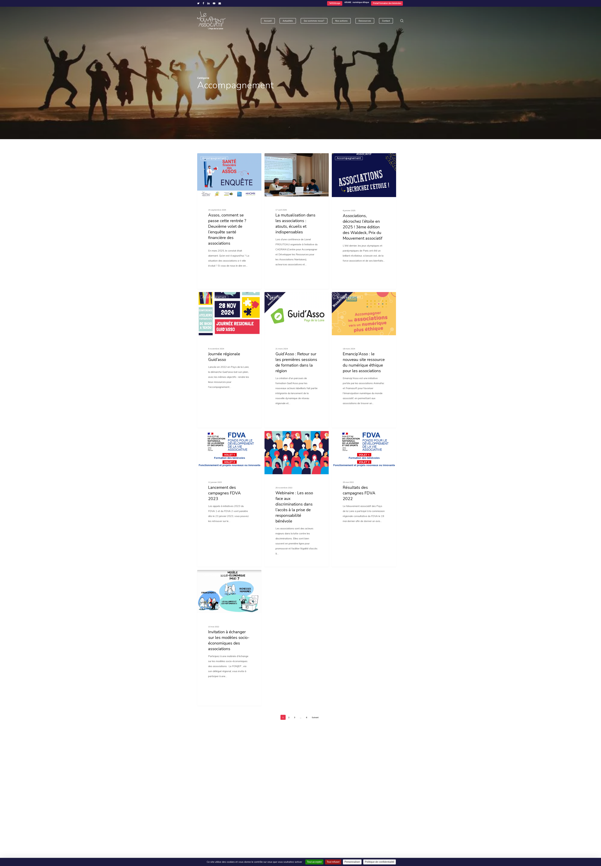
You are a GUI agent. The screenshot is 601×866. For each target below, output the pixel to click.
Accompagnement (214, 158)
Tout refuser (333, 862)
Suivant (315, 717)
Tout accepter (314, 862)
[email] (219, 3)
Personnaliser (352, 862)
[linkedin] (208, 3)
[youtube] (214, 3)
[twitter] (198, 3)
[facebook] (203, 3)
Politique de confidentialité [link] (379, 862)
